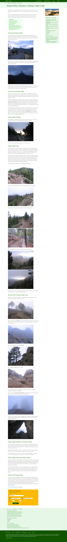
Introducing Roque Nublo (13, 20)
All (7, 509)
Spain (10, 509)
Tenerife (47, 34)
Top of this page (8, 532)
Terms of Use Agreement (41, 534)
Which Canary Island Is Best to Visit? (52, 38)
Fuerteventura (9, 519)
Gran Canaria (54, 17)
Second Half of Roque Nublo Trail (14, 25)
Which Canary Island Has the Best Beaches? (14, 526)
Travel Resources (24, 532)
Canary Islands (48, 17)
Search (15, 503)
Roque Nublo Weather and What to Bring (15, 26)
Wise (8, 1)
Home (13, 532)
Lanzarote (8, 520)
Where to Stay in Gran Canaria (12, 510)
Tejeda (34, 483)
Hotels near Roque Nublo (13, 29)
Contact (33, 532)
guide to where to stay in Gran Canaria (16, 486)
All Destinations (17, 532)
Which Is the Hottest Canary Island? (51, 37)
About (29, 532)
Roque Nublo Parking (12, 23)
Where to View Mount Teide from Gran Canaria (14, 515)
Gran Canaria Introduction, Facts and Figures (14, 516)
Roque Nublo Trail (11, 24)
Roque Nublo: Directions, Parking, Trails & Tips (14, 511)
